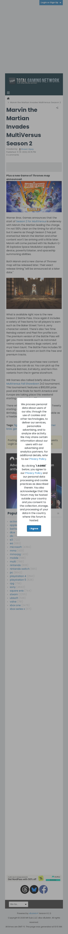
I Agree (34, 528)
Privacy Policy (37, 458)
